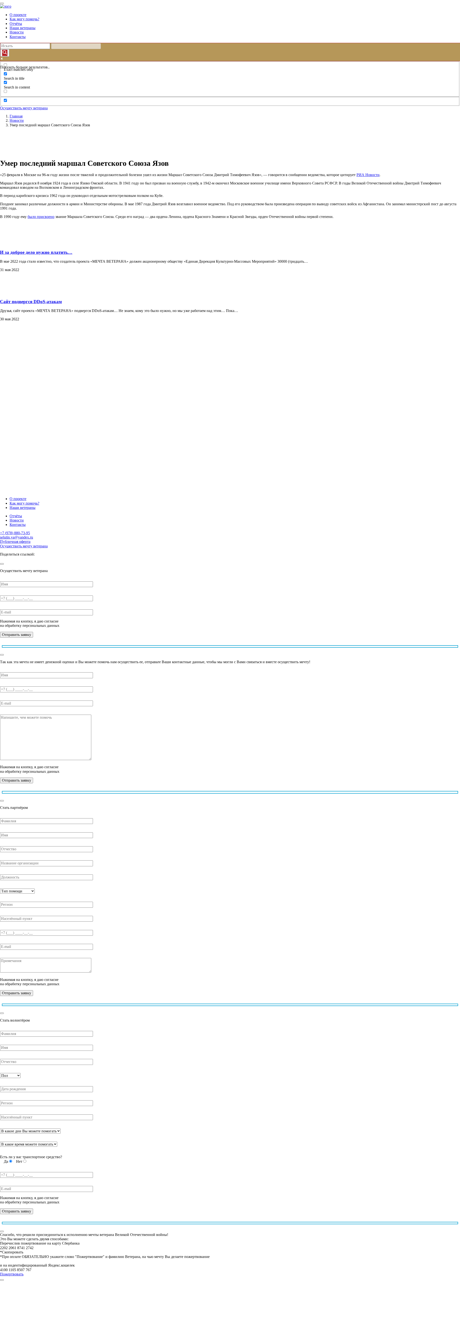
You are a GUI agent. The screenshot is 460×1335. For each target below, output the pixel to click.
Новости (17, 32)
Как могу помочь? (24, 19)
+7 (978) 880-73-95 (15, 533)
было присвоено (41, 217)
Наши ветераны (22, 28)
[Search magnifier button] (4, 53)
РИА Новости (368, 175)
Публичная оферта (15, 542)
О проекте (18, 15)
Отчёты (16, 24)
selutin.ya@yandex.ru (16, 537)
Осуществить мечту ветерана (24, 108)
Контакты (18, 37)
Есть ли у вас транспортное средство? (31, 1157)
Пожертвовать (11, 1274)
